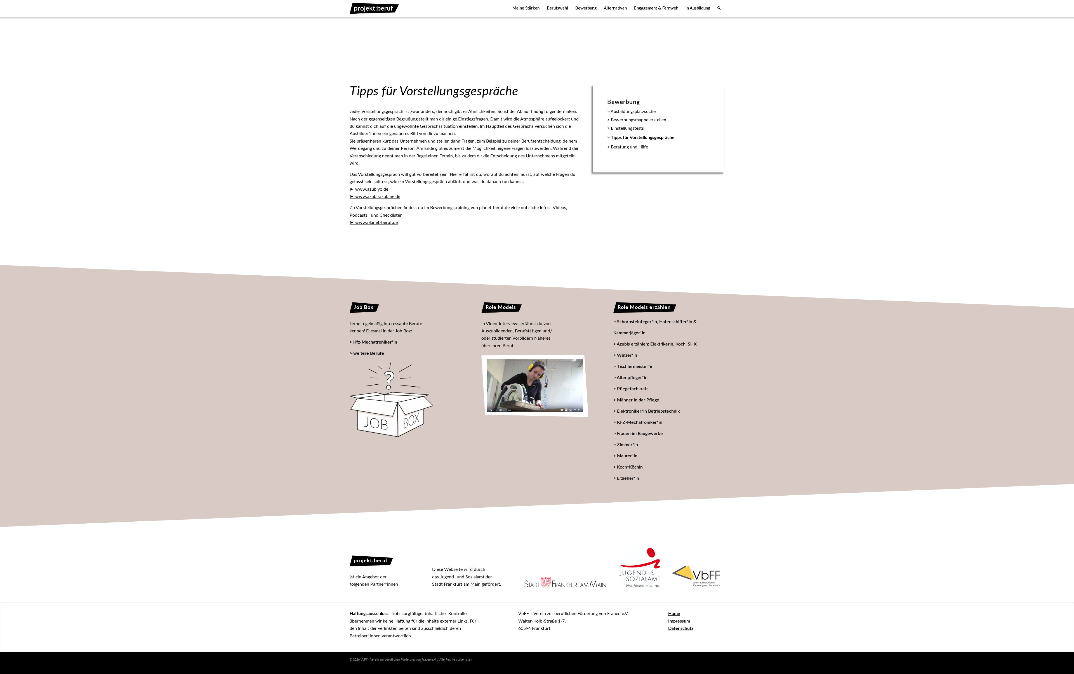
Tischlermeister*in (635, 366)
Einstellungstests (627, 128)
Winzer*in (627, 355)
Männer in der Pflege (638, 400)
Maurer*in (627, 456)
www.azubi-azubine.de (377, 196)
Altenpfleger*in (632, 377)
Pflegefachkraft (632, 389)
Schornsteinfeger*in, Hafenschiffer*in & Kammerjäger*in (654, 327)
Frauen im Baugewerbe (640, 433)
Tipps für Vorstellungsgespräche (643, 137)
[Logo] (374, 8)
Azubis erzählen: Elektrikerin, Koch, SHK (657, 344)
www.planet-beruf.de (376, 222)
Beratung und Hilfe (629, 147)
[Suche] (719, 8)
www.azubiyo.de (371, 189)
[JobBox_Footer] (392, 399)
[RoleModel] (534, 386)
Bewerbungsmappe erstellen (638, 120)
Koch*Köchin (630, 467)
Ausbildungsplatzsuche (633, 111)
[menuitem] (526, 8)
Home (674, 613)
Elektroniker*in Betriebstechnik (648, 411)
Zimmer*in (627, 445)
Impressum (679, 621)
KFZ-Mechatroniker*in (639, 422)
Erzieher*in (628, 478)
